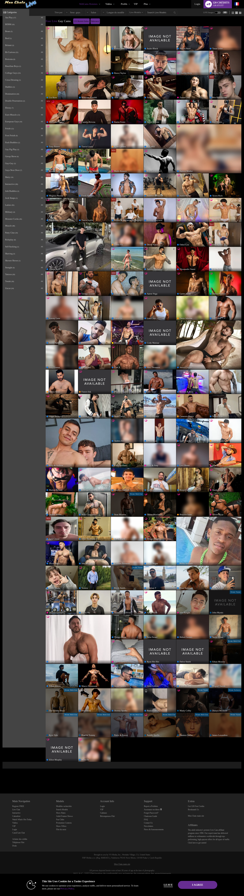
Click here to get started (197, 843)
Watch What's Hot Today (22, 819)
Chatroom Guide (150, 816)
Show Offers (61, 826)
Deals (14, 846)
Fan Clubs (60, 819)
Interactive (16, 813)
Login (197, 4)
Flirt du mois (61, 829)
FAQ (146, 819)
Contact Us (148, 823)
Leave (168, 884)
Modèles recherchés (64, 806)
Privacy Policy (67, 888)
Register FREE (18, 806)
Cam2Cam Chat (18, 833)
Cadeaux (103, 813)
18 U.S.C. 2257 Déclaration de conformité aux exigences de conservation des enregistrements (122, 873)
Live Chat (16, 809)
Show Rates (61, 813)
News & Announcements (154, 829)
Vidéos (108, 4)
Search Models (62, 809)
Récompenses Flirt (107, 816)
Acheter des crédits (19, 839)
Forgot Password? (151, 813)
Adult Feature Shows (64, 816)
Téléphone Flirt (18, 842)
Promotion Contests (64, 823)
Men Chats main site (196, 816)
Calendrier (16, 816)
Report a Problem (151, 806)
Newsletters (148, 826)
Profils (124, 4)
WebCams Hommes (88, 4)
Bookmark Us (193, 809)
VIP (136, 4)
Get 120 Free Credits (196, 806)
